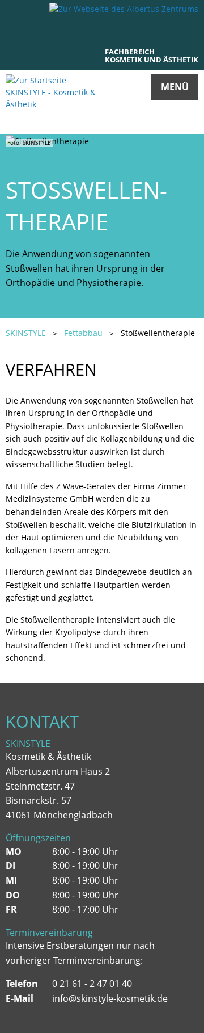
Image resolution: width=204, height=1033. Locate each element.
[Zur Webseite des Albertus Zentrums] (123, 8)
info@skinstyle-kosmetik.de (110, 998)
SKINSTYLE (26, 332)
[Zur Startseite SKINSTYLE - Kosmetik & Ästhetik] (54, 102)
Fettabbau (83, 332)
